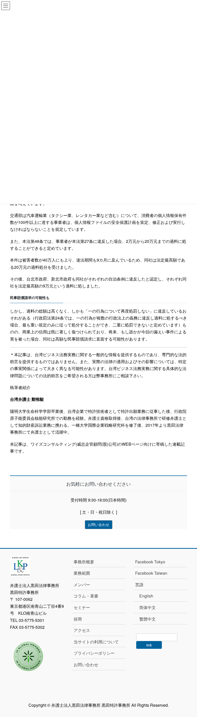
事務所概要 (84, 562)
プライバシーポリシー (94, 653)
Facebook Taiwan (151, 573)
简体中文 (147, 607)
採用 (78, 619)
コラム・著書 (86, 596)
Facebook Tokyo (152, 562)
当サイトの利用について (96, 642)
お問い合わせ (86, 665)
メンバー (82, 584)
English (146, 596)
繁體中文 (147, 619)
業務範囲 (82, 573)
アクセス (82, 630)
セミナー (82, 607)
